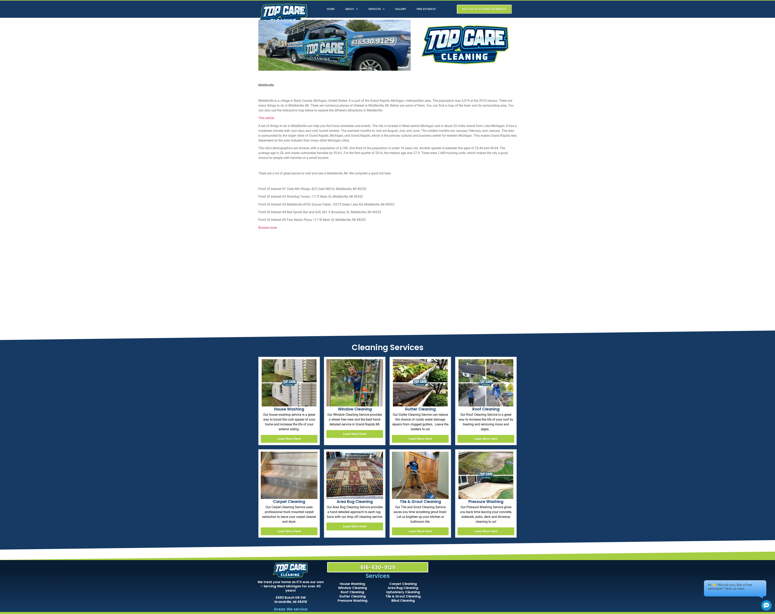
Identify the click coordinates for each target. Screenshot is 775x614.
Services (374, 9)
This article (266, 118)
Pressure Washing (352, 600)
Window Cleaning (352, 588)
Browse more (267, 228)
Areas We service (290, 609)
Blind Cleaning (403, 600)
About (349, 9)
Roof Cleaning (352, 592)
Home (331, 9)
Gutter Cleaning (352, 596)
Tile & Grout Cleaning (403, 596)
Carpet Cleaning (403, 583)
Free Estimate (426, 9)
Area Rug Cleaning (403, 588)
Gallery (400, 9)
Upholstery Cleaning (403, 592)
